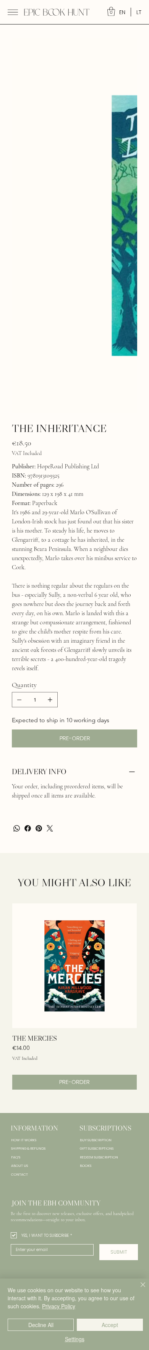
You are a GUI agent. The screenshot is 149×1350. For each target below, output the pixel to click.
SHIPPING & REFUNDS (28, 908)
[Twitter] (50, 588)
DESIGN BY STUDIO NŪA (119, 1096)
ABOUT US (19, 925)
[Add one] (50, 459)
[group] (74, 756)
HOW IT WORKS (23, 899)
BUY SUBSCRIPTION (96, 899)
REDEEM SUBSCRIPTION (99, 917)
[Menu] (13, 12)
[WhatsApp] (16, 588)
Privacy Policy (58, 1306)
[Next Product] (126, 724)
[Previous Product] (22, 724)
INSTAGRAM (20, 1072)
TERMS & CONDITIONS (127, 1081)
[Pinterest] (39, 588)
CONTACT (19, 934)
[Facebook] (27, 588)
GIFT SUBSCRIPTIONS (96, 908)
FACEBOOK (20, 1079)
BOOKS (85, 925)
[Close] (138, 1289)
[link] (111, 11)
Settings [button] (74, 1339)
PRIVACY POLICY (124, 1072)
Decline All (40, 1325)
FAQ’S (15, 917)
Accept (110, 1325)
